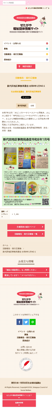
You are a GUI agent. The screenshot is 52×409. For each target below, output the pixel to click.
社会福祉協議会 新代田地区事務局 (26, 91)
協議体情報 (19, 403)
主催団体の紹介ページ (26, 227)
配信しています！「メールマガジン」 (20, 275)
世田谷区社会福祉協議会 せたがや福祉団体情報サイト (26, 24)
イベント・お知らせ (12, 43)
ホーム (5, 245)
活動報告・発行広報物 (13, 54)
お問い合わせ (26, 347)
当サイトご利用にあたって (26, 353)
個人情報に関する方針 (26, 350)
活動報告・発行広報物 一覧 (26, 234)
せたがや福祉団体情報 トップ (37, 8)
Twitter (26, 322)
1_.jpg (16, 214)
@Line (33, 322)
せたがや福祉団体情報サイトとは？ (19, 395)
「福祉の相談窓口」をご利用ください (20, 270)
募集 (6, 49)
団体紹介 (7, 59)
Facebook (20, 322)
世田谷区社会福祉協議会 (30, 383)
